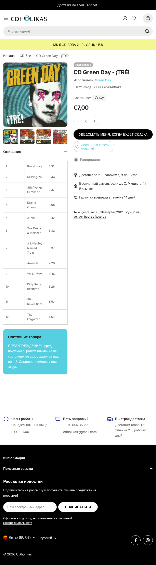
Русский (46, 538)
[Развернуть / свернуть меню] (5, 18)
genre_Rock (89, 212)
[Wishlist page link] (134, 18)
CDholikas (24, 554)
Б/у (101, 97)
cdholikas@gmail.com (80, 432)
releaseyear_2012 (112, 212)
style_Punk (132, 212)
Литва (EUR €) (20, 537)
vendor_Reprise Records (90, 216)
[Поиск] (147, 31)
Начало (9, 56)
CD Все (25, 56)
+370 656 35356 (76, 425)
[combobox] (78, 31)
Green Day (103, 80)
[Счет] (130, 18)
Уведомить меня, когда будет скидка (113, 134)
